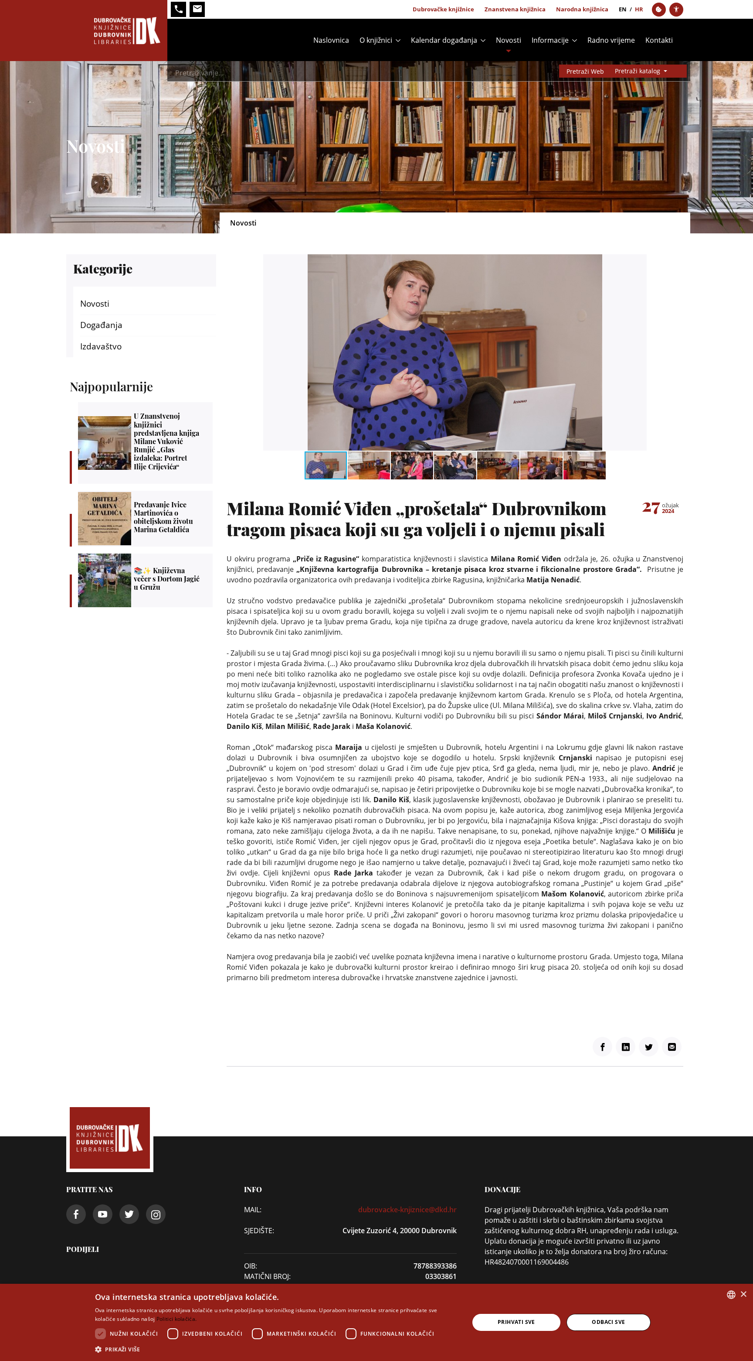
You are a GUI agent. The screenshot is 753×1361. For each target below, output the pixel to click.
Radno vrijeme (611, 40)
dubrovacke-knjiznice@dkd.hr (407, 1209)
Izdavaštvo (101, 346)
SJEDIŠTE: (259, 1230)
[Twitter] (648, 1047)
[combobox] (731, 1294)
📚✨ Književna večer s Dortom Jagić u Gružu (145, 580)
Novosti (508, 40)
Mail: (252, 1209)
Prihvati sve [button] (516, 1322)
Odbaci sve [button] (608, 1322)
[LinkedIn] (625, 1047)
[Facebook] (602, 1047)
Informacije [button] (550, 40)
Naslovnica (331, 40)
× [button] (743, 1294)
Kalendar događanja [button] (444, 40)
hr (639, 9)
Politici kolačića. (176, 1319)
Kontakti (659, 40)
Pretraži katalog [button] (638, 71)
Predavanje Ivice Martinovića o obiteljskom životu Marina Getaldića (145, 519)
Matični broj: (267, 1276)
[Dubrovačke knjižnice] (116, 30)
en (623, 9)
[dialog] (376, 1322)
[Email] (672, 1047)
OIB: (250, 1266)
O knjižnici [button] (376, 40)
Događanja (101, 325)
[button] (639, 262)
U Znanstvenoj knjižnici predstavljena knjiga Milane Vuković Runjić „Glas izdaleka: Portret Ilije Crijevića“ (145, 442)
